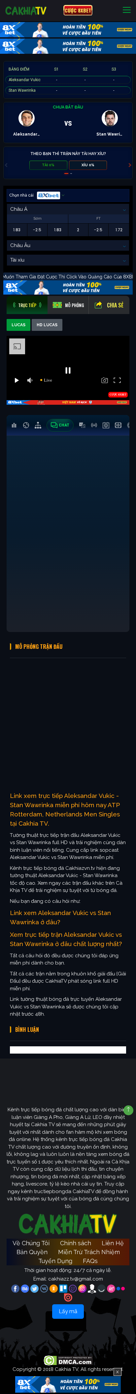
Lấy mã (68, 1311)
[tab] (27, 305)
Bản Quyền (32, 1252)
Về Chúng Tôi (31, 1243)
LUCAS (18, 325)
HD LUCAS (47, 325)
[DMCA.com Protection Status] (68, 1360)
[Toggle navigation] (127, 10)
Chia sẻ (115, 305)
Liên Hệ (113, 1243)
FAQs (90, 1260)
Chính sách (75, 1243)
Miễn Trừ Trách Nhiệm (89, 1252)
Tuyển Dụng (55, 1260)
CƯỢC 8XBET (78, 10)
